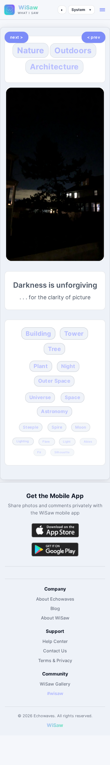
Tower (73, 333)
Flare (46, 441)
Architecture (54, 66)
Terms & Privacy (55, 660)
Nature (30, 50)
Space (72, 397)
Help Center (55, 641)
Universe (40, 397)
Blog (55, 608)
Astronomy (54, 411)
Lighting (22, 441)
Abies (88, 441)
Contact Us (55, 650)
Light (67, 441)
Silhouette (62, 452)
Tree (54, 349)
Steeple (30, 427)
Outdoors (72, 50)
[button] (102, 9)
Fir (39, 452)
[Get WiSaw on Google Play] (55, 549)
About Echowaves (55, 599)
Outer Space (54, 381)
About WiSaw (55, 617)
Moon (80, 427)
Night (68, 366)
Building (38, 333)
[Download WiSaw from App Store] (55, 530)
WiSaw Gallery (55, 683)
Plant (41, 366)
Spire (57, 427)
